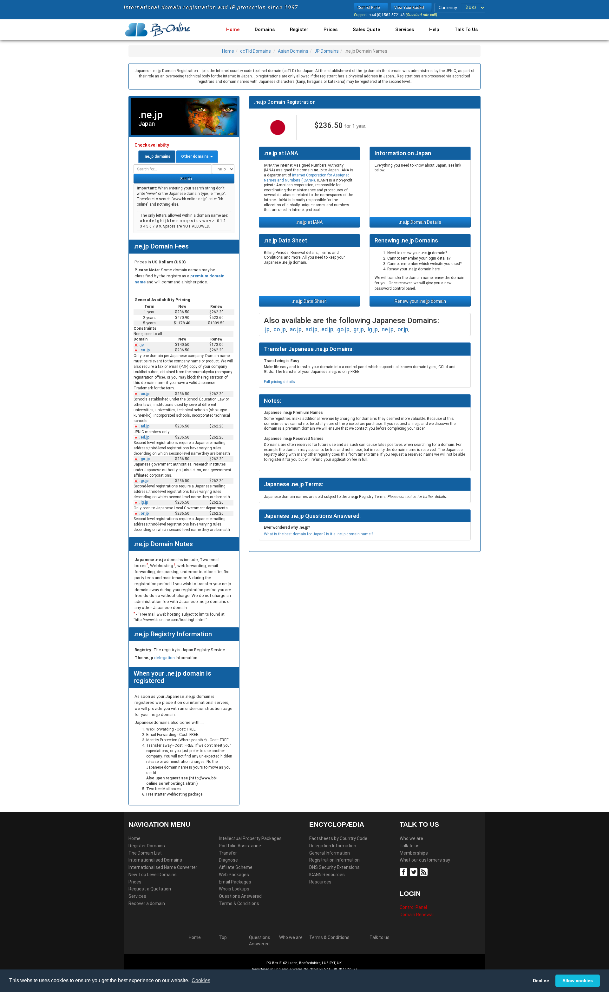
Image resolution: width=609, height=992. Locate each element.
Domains (265, 29)
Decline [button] (541, 980)
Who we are (411, 838)
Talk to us (410, 845)
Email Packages (235, 881)
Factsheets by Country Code (338, 838)
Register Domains (146, 845)
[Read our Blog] (424, 871)
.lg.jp (143, 502)
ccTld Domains (255, 51)
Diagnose (228, 860)
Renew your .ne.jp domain (420, 301)
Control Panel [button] (369, 7)
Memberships (414, 853)
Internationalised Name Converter (162, 867)
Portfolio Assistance (240, 845)
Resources (320, 881)
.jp (141, 344)
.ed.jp (143, 437)
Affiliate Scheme (235, 867)
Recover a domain (146, 903)
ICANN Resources (327, 874)
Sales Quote (366, 29)
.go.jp (144, 459)
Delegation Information (332, 845)
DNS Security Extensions (334, 867)
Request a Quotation (149, 888)
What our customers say (425, 860)
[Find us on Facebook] (404, 871)
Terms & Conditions (239, 903)
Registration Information (334, 860)
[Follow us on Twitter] (414, 871)
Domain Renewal (417, 914)
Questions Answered (240, 896)
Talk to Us (466, 29)
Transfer (228, 853)
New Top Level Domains (152, 874)
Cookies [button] (201, 980)
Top (223, 937)
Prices (330, 29)
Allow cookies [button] (577, 980)
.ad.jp (143, 426)
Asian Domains (293, 51)
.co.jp (144, 350)
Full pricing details (279, 382)
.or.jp (143, 513)
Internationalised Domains (155, 860)
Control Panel (413, 907)
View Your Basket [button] (409, 7)
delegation (165, 657)
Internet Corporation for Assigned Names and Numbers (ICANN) (307, 177)
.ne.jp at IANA (309, 222)
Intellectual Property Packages (250, 838)
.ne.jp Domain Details (420, 222)
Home (232, 29)
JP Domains (326, 51)
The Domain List (145, 853)
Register (299, 29)
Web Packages (234, 874)
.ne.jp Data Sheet (309, 301)
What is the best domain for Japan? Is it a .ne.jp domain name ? (318, 534)
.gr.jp (143, 481)
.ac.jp (143, 394)
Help (434, 29)
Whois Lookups (234, 888)
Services (404, 29)
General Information (329, 853)
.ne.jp (387, 329)
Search (185, 178)
